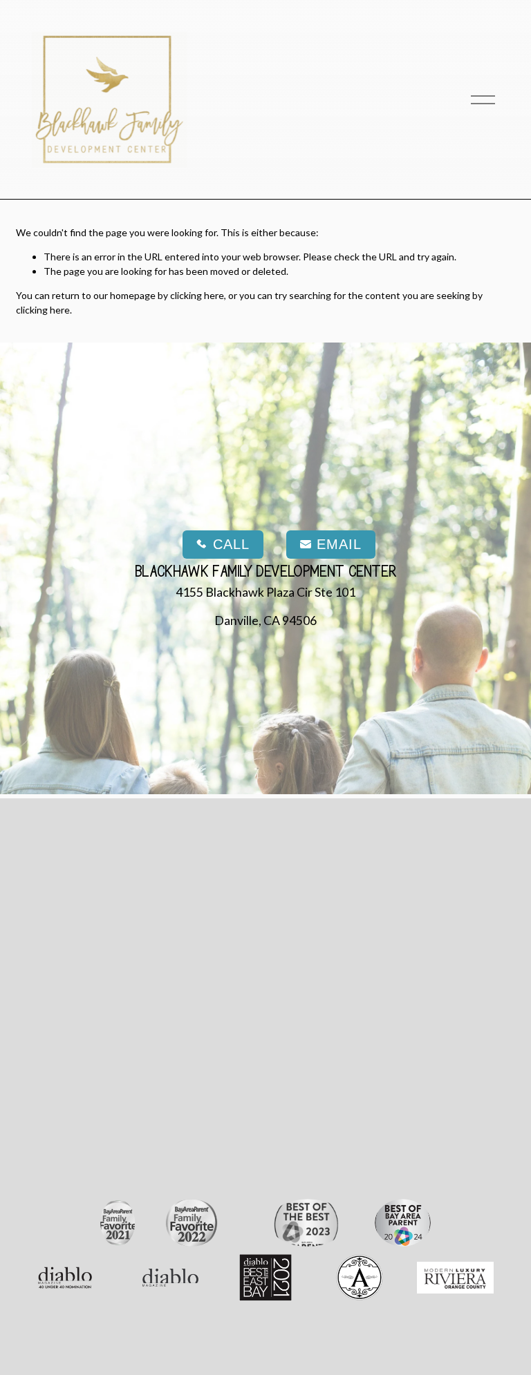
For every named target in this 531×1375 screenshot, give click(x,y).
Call (231, 544)
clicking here (197, 295)
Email (339, 544)
